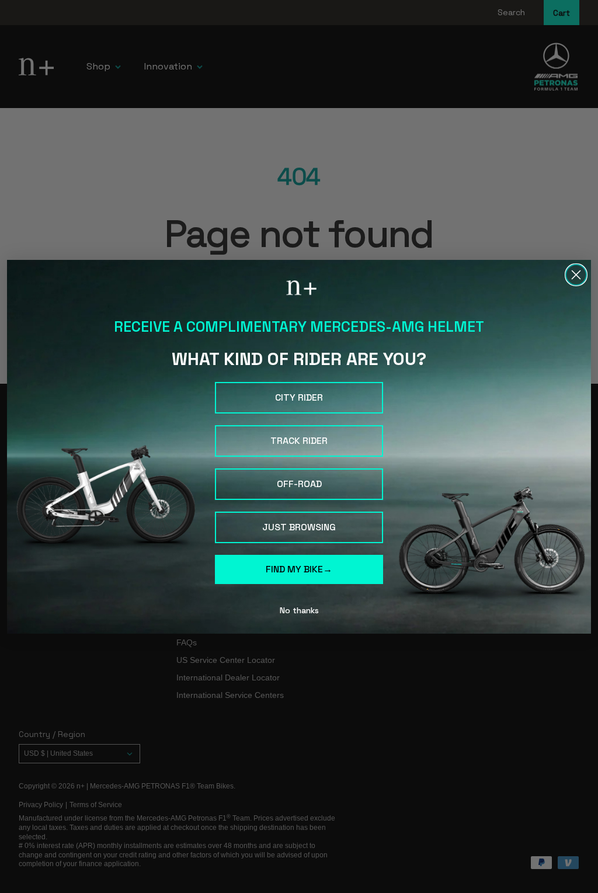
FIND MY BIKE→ (299, 569)
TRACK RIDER (299, 441)
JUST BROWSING (299, 527)
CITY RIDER (299, 397)
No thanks (299, 610)
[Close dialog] (576, 275)
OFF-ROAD (299, 484)
